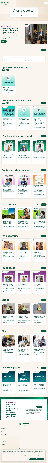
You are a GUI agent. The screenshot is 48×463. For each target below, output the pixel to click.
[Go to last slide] (42, 50)
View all (38, 136)
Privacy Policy (32, 413)
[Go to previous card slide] (42, 103)
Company (3, 441)
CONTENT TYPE (14, 57)
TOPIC (21, 57)
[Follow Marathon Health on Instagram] (22, 448)
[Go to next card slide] (45, 103)
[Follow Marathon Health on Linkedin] (19, 448)
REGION (26, 60)
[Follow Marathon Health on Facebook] (25, 448)
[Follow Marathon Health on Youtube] (28, 448)
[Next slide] (45, 50)
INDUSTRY (26, 57)
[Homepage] (24, 424)
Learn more (4, 41)
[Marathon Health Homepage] (6, 3)
